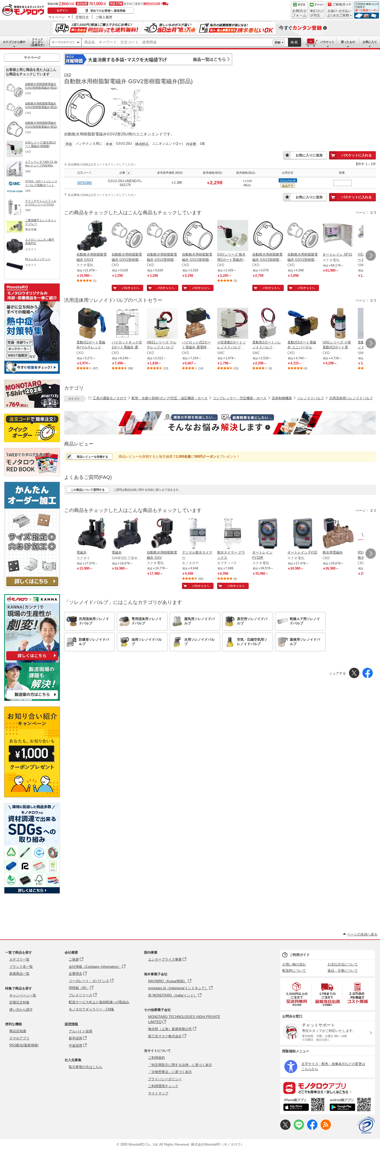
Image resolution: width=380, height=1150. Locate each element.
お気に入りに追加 (309, 155)
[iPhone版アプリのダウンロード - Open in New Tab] (304, 1105)
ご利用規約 (156, 1058)
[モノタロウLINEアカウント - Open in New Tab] (299, 1129)
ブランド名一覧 (21, 967)
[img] (24, 10)
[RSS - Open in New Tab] (326, 1129)
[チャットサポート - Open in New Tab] (317, 10)
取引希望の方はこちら (85, 1067)
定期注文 (82, 17)
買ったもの (348, 41)
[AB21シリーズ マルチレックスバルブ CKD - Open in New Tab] (162, 324)
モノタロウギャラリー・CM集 (91, 1009)
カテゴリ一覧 (19, 959)
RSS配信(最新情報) (24, 1045)
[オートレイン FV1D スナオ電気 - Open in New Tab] (302, 534)
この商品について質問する (88, 489)
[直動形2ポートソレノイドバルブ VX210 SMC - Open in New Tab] (267, 324)
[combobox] (177, 42)
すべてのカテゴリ (63, 42)
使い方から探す (21, 1009)
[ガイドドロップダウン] (339, 13)
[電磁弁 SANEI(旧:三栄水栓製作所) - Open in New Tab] (127, 534)
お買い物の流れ (294, 964)
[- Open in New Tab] (297, 994)
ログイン (62, 10)
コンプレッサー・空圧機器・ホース (240, 398)
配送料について (294, 970)
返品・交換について (343, 970)
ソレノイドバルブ (310, 398)
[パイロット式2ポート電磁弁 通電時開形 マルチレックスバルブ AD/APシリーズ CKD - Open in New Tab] (197, 324)
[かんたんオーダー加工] (32, 587)
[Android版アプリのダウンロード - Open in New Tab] (351, 1105)
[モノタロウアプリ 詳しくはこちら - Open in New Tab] (327, 1087)
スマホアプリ (19, 1038)
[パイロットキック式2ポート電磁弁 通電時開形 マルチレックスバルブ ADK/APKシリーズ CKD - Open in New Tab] (127, 324)
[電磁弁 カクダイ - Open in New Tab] (92, 534)
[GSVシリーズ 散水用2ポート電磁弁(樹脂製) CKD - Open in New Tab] (232, 236)
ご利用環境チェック (163, 1086)
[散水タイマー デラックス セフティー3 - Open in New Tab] (232, 534)
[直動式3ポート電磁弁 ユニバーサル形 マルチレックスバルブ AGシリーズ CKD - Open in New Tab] (302, 324)
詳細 (277, 42)
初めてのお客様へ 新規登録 (107, 10)
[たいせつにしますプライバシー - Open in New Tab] (366, 1125)
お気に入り (370, 41)
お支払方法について (343, 964)
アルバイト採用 (80, 1031)
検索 (294, 42)
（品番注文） (37, 42)
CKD (67, 75)
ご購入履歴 (103, 17)
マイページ (56, 17)
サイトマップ (158, 1093)
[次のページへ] (371, 255)
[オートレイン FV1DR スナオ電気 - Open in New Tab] (267, 534)
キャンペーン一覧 (22, 995)
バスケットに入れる (356, 155)
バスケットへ (130, 287)
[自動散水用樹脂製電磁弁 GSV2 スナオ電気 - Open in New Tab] (92, 236)
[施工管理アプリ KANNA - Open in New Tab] (32, 660)
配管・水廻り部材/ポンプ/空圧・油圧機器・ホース (170, 398)
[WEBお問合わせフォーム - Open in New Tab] (299, 10)
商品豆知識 (17, 1031)
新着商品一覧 (19, 974)
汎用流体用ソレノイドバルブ (351, 398)
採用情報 (71, 1024)
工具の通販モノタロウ (109, 398)
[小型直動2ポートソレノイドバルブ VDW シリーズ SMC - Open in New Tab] (232, 324)
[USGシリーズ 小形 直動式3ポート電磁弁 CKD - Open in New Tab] (338, 324)
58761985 (84, 183)
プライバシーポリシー (165, 1079)
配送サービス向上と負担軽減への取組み (99, 1002)
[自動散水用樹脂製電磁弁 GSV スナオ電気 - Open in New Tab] (162, 534)
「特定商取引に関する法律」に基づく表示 (180, 1065)
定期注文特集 (19, 1002)
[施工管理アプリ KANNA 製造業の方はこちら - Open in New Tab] (32, 699)
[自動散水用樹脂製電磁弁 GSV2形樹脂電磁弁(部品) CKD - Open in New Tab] (127, 236)
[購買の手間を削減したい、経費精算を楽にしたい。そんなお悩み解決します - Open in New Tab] (220, 423)
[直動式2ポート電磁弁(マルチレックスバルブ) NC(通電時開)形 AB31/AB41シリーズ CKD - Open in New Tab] (92, 324)
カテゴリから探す (14, 41)
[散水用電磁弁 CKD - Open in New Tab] (338, 534)
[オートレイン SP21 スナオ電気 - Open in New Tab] (338, 236)
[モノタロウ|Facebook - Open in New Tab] (312, 1129)
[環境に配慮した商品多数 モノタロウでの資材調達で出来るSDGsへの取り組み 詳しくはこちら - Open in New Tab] (32, 892)
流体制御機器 (282, 398)
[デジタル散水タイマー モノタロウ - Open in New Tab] (197, 534)
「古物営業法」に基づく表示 (170, 1072)
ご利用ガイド (300, 955)
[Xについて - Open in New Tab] (285, 1129)
